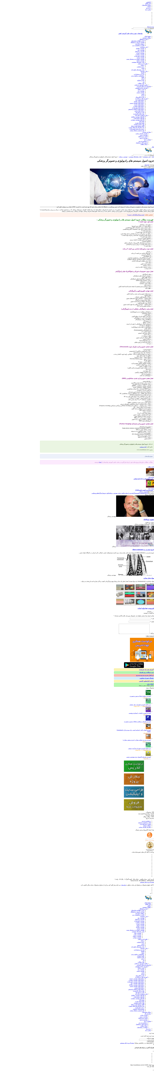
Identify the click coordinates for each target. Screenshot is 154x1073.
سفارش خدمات (146, 132)
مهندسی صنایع (140, 60)
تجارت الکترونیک (140, 97)
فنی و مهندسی (144, 47)
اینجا (100, 462)
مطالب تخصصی (146, 37)
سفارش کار (147, 1013)
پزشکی (142, 65)
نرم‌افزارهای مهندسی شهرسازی (135, 981)
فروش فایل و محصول (142, 142)
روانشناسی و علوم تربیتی (137, 75)
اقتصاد (142, 72)
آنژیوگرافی (145, 493)
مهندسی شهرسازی (139, 56)
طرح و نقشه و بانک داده (141, 115)
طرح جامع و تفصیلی (139, 124)
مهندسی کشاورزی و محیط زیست (135, 59)
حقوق (142, 77)
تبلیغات (149, 6)
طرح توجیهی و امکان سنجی (137, 130)
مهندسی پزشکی (123, 156)
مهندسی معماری (139, 54)
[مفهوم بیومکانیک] (135, 516)
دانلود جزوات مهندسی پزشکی (117, 493)
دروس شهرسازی (139, 1007)
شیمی (142, 68)
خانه (153, 156)
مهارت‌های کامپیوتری (138, 114)
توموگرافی (134, 493)
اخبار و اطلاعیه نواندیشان (137, 41)
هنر (143, 82)
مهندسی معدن (137, 934)
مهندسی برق (141, 50)
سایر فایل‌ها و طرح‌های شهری (136, 127)
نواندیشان (123, 885)
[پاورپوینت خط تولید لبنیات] (135, 605)
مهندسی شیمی (140, 57)
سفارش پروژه (144, 135)
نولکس (149, 905)
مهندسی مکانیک (140, 48)
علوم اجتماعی (140, 956)
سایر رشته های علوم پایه (137, 69)
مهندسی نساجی (137, 937)
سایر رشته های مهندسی (138, 62)
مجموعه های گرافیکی (138, 1009)
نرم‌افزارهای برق (139, 100)
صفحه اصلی (147, 36)
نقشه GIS (141, 121)
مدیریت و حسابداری (139, 74)
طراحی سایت (144, 1015)
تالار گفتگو (148, 3)
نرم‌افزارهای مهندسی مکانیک (136, 984)
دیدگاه (152, 633)
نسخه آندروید (150, 882)
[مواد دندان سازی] (135, 575)
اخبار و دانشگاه (144, 39)
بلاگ (153, 147)
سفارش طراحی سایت (142, 133)
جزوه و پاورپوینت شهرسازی (137, 129)
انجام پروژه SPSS (143, 136)
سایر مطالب (141, 83)
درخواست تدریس (143, 141)
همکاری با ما (147, 139)
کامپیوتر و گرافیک (139, 51)
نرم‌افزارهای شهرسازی (138, 107)
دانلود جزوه (106, 493)
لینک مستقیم (143, 447)
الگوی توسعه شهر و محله (137, 126)
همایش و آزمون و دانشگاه (137, 42)
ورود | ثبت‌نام (150, 26)
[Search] (132, 28)
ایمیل (152, 621)
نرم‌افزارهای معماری (138, 106)
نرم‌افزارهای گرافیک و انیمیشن (136, 109)
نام (153, 618)
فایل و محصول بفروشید (144, 822)
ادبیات (142, 79)
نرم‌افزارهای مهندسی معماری (136, 980)
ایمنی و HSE (141, 89)
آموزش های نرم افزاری (141, 98)
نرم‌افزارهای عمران (139, 104)
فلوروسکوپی (94, 493)
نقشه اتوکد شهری (139, 123)
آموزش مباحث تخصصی (141, 88)
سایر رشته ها (144, 71)
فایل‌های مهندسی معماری (137, 120)
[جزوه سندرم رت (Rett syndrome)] (135, 546)
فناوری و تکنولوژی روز (138, 45)
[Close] (153, 1043)
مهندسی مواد (137, 933)
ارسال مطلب (144, 144)
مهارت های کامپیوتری (138, 991)
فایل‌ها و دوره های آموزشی (144, 86)
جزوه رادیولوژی (128, 493)
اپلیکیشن (148, 2)
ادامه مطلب (151, 466)
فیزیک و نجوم (140, 945)
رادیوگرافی (100, 493)
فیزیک (142, 95)
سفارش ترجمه (144, 138)
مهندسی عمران (140, 53)
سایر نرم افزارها (140, 112)
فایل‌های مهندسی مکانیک (137, 117)
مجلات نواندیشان (146, 5)
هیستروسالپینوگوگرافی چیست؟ (135, 214)
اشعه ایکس (140, 493)
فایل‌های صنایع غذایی (138, 118)
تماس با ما (148, 9)
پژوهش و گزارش (139, 44)
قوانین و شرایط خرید (145, 824)
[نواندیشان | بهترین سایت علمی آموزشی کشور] (148, 152)
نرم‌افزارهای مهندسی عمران (136, 978)
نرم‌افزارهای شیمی (139, 110)
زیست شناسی (140, 66)
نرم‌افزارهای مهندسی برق (137, 983)
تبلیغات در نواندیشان (142, 1027)
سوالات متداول (147, 825)
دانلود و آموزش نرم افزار (141, 85)
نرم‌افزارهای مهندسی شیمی (137, 103)
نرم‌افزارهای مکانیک (139, 101)
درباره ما (148, 8)
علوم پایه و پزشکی (143, 63)
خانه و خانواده (140, 80)
